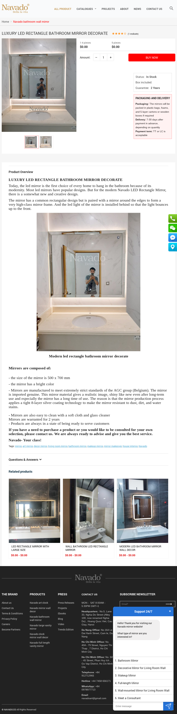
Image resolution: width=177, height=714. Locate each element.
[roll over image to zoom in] (39, 85)
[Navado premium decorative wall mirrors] (15, 8)
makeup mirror (95, 446)
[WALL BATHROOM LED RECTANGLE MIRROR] (88, 511)
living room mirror (57, 446)
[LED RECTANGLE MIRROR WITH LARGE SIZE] (34, 511)
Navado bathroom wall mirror (39, 618)
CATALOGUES (85, 9)
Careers (6, 624)
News (137, 9)
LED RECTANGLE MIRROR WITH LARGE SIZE (30, 548)
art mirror (28, 446)
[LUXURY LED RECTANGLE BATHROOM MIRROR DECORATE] (31, 142)
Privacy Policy (9, 618)
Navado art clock (39, 602)
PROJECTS (108, 9)
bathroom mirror (77, 446)
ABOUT (124, 9)
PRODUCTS (37, 594)
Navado (143, 446)
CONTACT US (154, 9)
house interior (130, 446)
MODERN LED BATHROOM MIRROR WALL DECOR (140, 548)
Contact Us (8, 608)
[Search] (171, 8)
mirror (18, 446)
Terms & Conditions (12, 613)
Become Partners (11, 629)
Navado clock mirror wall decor (39, 635)
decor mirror (40, 446)
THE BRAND (10, 594)
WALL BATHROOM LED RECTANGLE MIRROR (87, 548)
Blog (60, 618)
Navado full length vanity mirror (40, 644)
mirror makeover (113, 446)
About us (6, 602)
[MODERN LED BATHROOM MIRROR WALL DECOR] (142, 511)
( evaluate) (133, 33)
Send (168, 706)
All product (62, 9)
